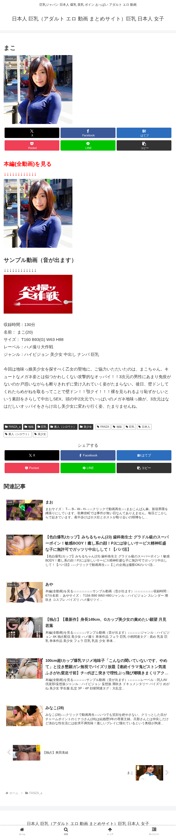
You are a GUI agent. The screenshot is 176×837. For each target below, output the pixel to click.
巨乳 (44, 426)
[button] (144, 145)
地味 (31, 426)
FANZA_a (15, 426)
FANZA (104, 426)
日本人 (146, 426)
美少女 (88, 426)
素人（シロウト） (65, 426)
